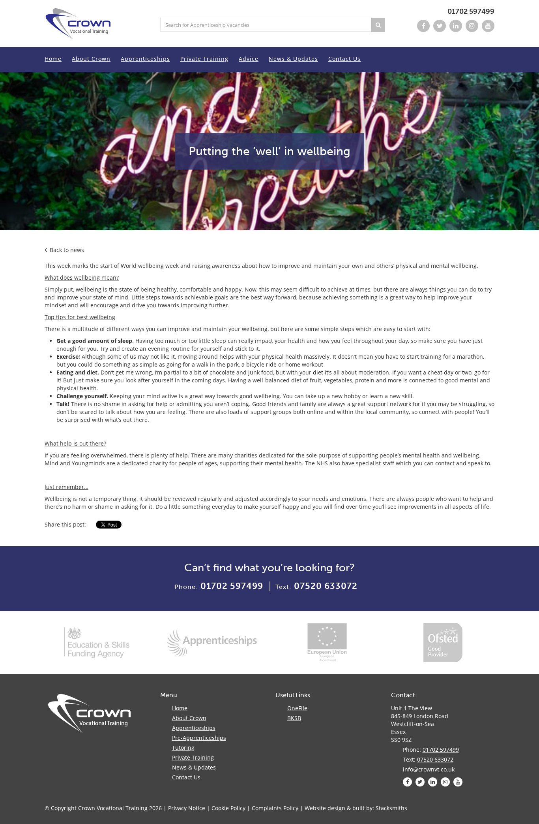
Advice (248, 58)
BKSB (294, 718)
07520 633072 (325, 586)
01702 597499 (470, 11)
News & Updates (293, 58)
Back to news (66, 250)
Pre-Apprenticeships (199, 737)
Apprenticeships (145, 58)
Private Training (204, 58)
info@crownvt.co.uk (429, 769)
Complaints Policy (275, 808)
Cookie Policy (228, 808)
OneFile (297, 708)
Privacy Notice (186, 808)
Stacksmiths (391, 808)
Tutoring (183, 747)
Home (53, 58)
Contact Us (344, 58)
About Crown (91, 58)
